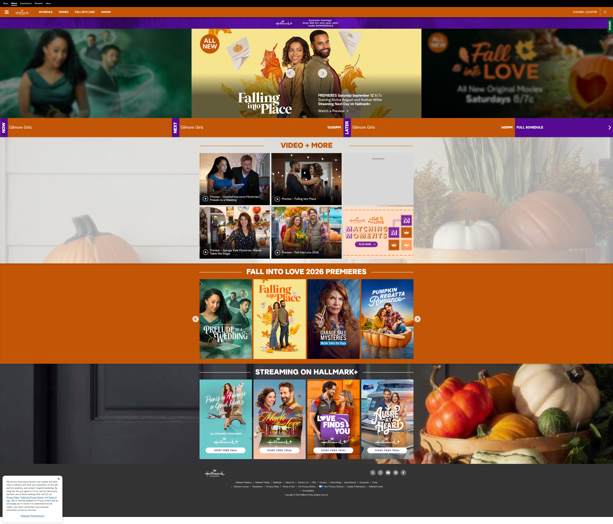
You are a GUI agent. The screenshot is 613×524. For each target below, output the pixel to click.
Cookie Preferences (356, 487)
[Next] (322, 73)
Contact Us (303, 483)
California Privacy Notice (32, 498)
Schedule (46, 12)
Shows (106, 12)
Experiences (26, 4)
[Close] (59, 479)
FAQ (314, 483)
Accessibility (308, 491)
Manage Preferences (32, 516)
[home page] (22, 12)
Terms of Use (289, 487)
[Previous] (290, 73)
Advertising (335, 483)
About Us (290, 483)
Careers (323, 483)
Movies (63, 12)
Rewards (39, 4)
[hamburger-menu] (7, 12)
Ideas (48, 4)
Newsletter (258, 487)
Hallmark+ (277, 483)
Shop (5, 4)
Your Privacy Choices (334, 487)
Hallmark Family (262, 483)
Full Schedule (530, 127)
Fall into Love (85, 12)
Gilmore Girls (20, 127)
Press (374, 483)
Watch (14, 4)
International (350, 483)
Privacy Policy (272, 487)
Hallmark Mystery (244, 483)
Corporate (364, 483)
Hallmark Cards (376, 487)
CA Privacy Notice (306, 487)
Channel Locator (585, 12)
